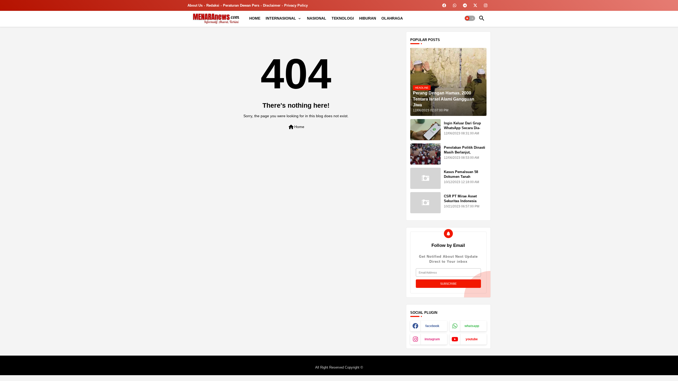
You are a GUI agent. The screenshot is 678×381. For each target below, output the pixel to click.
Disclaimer (271, 5)
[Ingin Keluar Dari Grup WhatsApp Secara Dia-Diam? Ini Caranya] (425, 129)
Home (296, 127)
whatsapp (472, 326)
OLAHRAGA (392, 18)
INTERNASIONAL (281, 18)
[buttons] (444, 5)
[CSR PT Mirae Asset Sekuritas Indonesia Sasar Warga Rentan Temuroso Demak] (425, 202)
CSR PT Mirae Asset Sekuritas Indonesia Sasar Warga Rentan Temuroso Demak (460, 203)
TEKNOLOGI (343, 18)
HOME (254, 18)
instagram (432, 339)
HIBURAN (367, 18)
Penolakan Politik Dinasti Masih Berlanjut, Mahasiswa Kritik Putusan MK (465, 155)
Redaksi (212, 5)
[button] (470, 18)
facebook (432, 326)
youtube (472, 339)
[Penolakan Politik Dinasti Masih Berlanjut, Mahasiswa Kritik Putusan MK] (425, 154)
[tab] (255, 18)
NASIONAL (316, 18)
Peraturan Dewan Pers (241, 5)
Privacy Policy (296, 5)
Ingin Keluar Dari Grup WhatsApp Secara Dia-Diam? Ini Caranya (462, 128)
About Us (195, 5)
